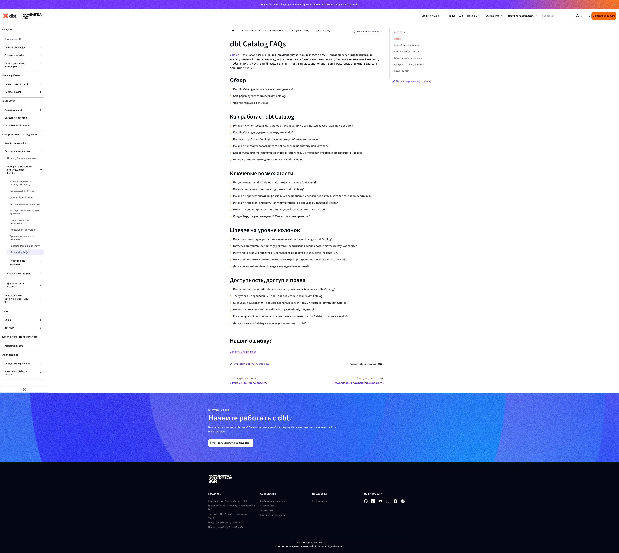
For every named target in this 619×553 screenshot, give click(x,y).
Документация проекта (15, 285)
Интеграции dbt (14, 345)
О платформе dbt (14, 55)
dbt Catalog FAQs (19, 252)
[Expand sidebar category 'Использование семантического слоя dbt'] (41, 299)
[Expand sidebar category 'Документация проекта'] (41, 285)
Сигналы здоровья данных (25, 204)
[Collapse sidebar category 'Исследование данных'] (41, 151)
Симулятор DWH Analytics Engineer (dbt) (228, 501)
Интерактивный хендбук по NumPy (225, 527)
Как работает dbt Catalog (406, 45)
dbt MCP (9, 327)
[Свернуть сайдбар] (24, 389)
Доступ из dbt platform (22, 191)
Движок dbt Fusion (15, 47)
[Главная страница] (233, 30)
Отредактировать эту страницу (251, 363)
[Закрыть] (615, 4)
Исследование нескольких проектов (25, 212)
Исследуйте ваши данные (21, 158)
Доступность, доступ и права (409, 64)
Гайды (451, 16)
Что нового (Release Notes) (16, 373)
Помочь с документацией (272, 515)
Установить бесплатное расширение (230, 442)
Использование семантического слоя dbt (17, 299)
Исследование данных (17, 151)
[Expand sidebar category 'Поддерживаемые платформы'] (41, 65)
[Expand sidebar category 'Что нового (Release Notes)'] (41, 373)
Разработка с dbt (14, 110)
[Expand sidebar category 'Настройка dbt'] (41, 91)
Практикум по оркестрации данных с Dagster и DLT (231, 507)
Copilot (9, 320)
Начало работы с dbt (16, 84)
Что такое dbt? (13, 39)
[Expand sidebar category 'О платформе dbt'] (41, 55)
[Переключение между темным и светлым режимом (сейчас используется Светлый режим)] (588, 16)
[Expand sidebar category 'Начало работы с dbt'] (41, 84)
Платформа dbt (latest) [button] (521, 15)
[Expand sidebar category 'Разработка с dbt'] (41, 110)
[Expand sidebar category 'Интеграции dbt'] (41, 345)
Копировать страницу (368, 31)
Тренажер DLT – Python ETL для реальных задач (228, 516)
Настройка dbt (13, 92)
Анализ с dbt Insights (18, 273)
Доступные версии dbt (17, 363)
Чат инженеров (267, 505)
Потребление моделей (17, 262)
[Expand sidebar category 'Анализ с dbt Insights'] (41, 273)
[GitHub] (366, 501)
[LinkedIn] (373, 501)
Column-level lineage (21, 197)
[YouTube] (380, 501)
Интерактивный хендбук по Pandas (225, 522)
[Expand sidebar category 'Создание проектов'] (41, 117)
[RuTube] (388, 501)
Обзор (397, 38)
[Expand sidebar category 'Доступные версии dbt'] (41, 363)
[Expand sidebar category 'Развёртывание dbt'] (41, 143)
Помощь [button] (472, 16)
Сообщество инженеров (272, 501)
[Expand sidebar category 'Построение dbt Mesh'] (41, 125)
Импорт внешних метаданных (19, 221)
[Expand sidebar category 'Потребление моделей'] (41, 262)
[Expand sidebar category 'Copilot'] (41, 320)
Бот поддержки (320, 501)
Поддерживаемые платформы (15, 64)
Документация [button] (430, 16)
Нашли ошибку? (402, 70)
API (461, 16)
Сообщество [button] (492, 16)
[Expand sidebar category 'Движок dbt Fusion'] (41, 47)
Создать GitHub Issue (243, 352)
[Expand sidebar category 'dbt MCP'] (41, 327)
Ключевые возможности (406, 51)
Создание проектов (16, 117)
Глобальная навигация (22, 229)
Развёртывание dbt (15, 143)
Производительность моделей (22, 237)
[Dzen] (395, 501)
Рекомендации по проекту (25, 246)
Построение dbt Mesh (17, 125)
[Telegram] (403, 501)
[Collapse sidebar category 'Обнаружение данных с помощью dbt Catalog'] (41, 169)
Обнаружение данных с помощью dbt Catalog (19, 170)
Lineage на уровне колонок (408, 58)
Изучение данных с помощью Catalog (20, 183)
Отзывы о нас (266, 510)
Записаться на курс (604, 16)
